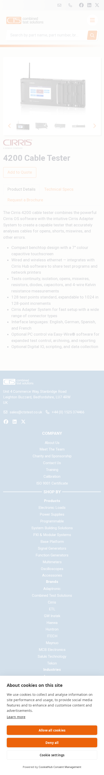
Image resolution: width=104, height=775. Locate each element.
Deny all (52, 743)
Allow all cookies (52, 730)
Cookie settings (52, 755)
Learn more (16, 717)
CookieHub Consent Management (60, 767)
